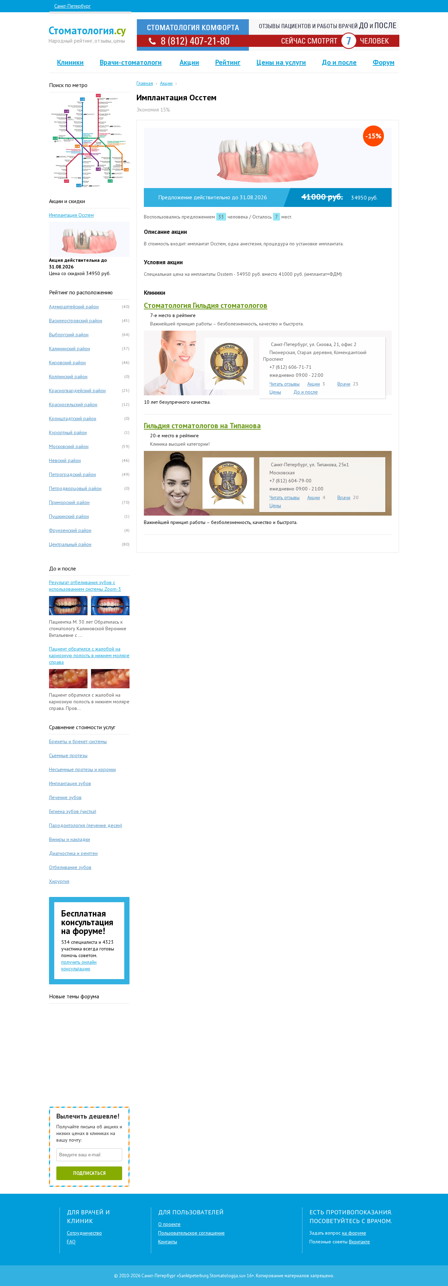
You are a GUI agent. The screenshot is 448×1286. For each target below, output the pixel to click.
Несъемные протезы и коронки (82, 769)
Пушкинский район (69, 516)
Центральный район (70, 544)
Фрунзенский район (70, 530)
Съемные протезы (68, 755)
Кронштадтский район (72, 418)
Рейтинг (227, 62)
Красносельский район (73, 404)
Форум (383, 62)
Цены (275, 392)
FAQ (71, 1241)
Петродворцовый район (75, 488)
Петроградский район (72, 474)
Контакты (167, 1241)
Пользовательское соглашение (191, 1233)
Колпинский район (68, 376)
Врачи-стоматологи (131, 62)
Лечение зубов (65, 797)
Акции (189, 62)
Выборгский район (69, 334)
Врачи (343, 384)
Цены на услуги (281, 62)
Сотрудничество (84, 1233)
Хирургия (59, 881)
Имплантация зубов (70, 783)
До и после (339, 62)
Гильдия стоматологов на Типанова (202, 425)
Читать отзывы (285, 384)
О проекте (169, 1224)
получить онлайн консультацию (79, 965)
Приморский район (69, 502)
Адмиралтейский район (74, 306)
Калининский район (69, 348)
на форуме (354, 1233)
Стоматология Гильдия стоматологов (205, 305)
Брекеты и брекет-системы (78, 741)
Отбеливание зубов (70, 867)
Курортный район (68, 432)
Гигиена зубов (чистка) (72, 811)
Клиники (70, 62)
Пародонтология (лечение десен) (85, 825)
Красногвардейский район (77, 390)
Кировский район (67, 362)
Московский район (69, 446)
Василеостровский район (75, 320)
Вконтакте (359, 1241)
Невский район (65, 460)
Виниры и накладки (69, 839)
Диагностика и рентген (73, 853)
